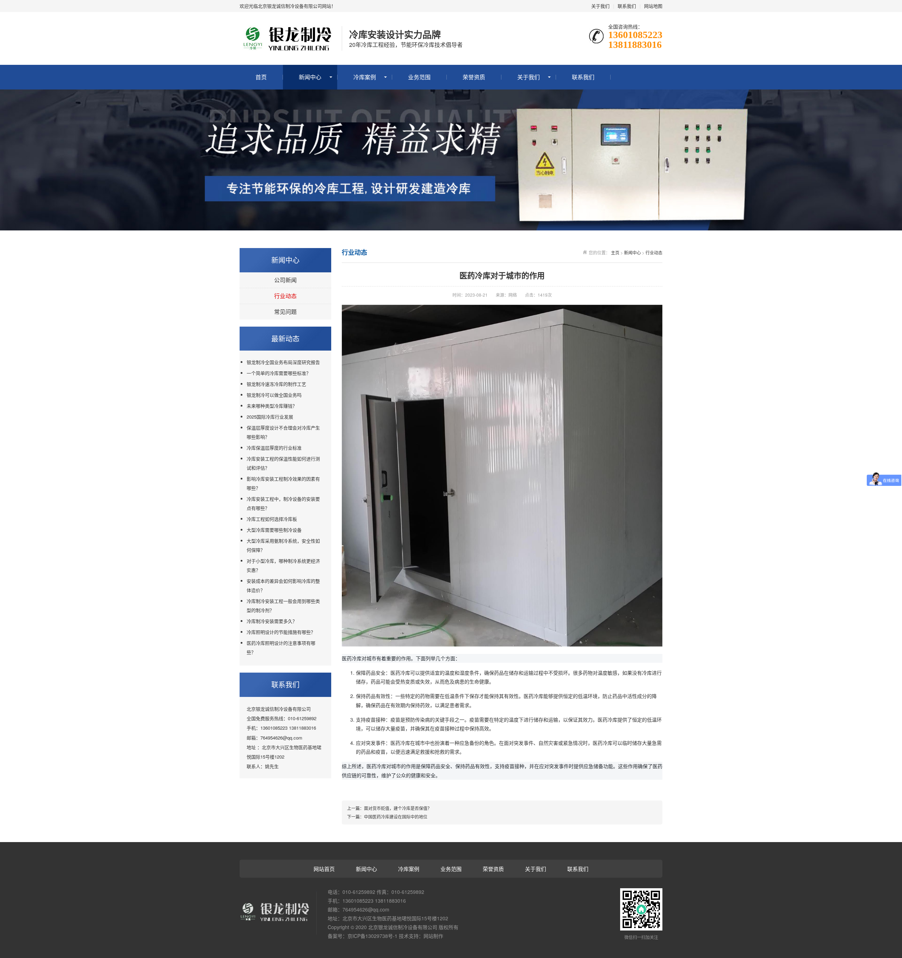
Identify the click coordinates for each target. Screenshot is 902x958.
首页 (261, 77)
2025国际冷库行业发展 (270, 416)
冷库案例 (364, 77)
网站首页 (324, 868)
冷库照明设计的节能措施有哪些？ (281, 632)
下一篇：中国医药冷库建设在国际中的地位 (387, 817)
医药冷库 (400, 672)
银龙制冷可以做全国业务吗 (274, 394)
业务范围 (419, 77)
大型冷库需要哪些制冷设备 (274, 529)
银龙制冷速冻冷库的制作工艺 (276, 384)
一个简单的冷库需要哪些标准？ (279, 373)
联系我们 (627, 5)
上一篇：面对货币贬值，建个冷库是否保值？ (389, 808)
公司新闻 (285, 280)
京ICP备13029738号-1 (372, 935)
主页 (615, 252)
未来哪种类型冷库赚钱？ (272, 405)
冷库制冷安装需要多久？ (272, 621)
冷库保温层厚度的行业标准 (274, 447)
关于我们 (600, 5)
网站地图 (653, 5)
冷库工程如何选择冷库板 (272, 518)
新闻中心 (310, 77)
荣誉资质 (474, 77)
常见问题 (285, 312)
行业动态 (285, 296)
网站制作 (433, 935)
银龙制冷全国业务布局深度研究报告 (283, 362)
